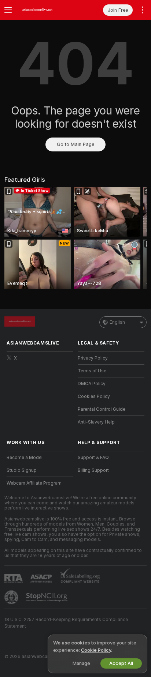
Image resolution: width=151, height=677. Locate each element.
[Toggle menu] (8, 10)
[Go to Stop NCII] (47, 597)
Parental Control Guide (101, 409)
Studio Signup (22, 470)
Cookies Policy (94, 396)
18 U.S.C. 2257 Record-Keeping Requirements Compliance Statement (66, 623)
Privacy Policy (93, 358)
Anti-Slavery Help (96, 422)
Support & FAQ (93, 457)
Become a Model (25, 457)
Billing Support (93, 470)
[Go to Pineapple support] (12, 597)
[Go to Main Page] (46, 10)
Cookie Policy (96, 650)
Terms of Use (92, 370)
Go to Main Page (75, 144)
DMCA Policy (92, 383)
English (117, 322)
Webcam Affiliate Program (34, 483)
